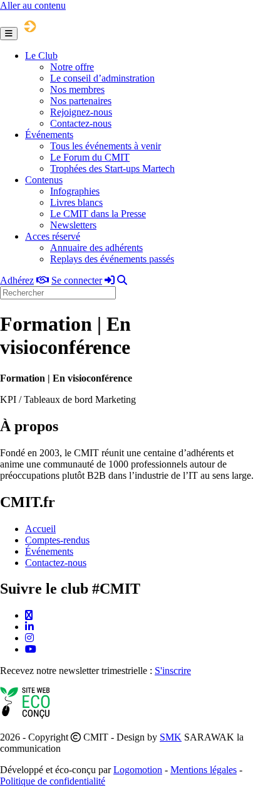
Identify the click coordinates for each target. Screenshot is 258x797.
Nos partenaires (80, 100)
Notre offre (72, 67)
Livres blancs (76, 202)
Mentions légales (203, 769)
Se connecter (76, 280)
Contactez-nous (80, 123)
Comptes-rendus (57, 540)
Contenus (44, 179)
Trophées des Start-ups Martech (112, 168)
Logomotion (137, 769)
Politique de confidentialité (52, 781)
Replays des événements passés (112, 259)
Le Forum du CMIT (90, 157)
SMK (171, 737)
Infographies (75, 191)
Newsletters (73, 225)
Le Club (41, 55)
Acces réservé (52, 236)
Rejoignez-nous (81, 112)
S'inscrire (173, 670)
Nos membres (77, 89)
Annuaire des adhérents (96, 247)
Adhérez (17, 280)
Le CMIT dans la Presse (98, 213)
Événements (49, 134)
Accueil (40, 528)
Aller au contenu (33, 5)
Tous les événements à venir (105, 146)
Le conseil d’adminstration (102, 78)
